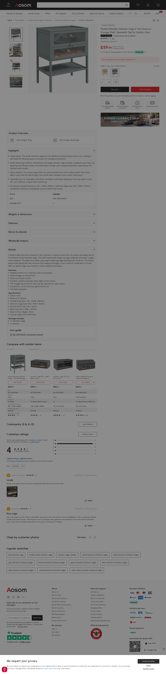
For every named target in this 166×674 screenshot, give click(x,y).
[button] (4, 669)
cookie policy (48, 668)
